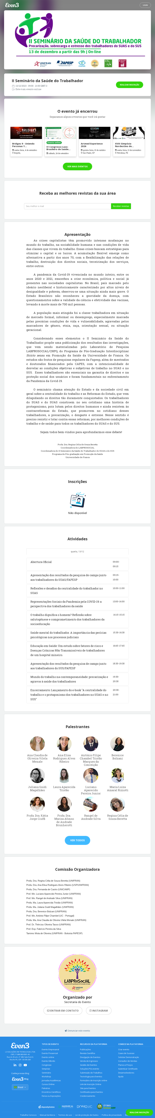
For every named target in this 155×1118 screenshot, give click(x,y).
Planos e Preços (125, 1065)
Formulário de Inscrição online (93, 1080)
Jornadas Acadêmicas (51, 1080)
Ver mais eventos (77, 166)
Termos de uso (65, 1115)
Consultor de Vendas (127, 1061)
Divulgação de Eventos (90, 1057)
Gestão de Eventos (88, 1065)
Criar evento (123, 1049)
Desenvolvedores (126, 1072)
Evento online (48, 1057)
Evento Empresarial (50, 1049)
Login (145, 5)
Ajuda (120, 1076)
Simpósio (46, 1069)
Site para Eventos (88, 1088)
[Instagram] (20, 1066)
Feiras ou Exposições (51, 1096)
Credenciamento (87, 1096)
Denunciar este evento (79, 1030)
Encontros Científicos (51, 1092)
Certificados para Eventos (91, 1092)
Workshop (46, 1076)
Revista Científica (87, 1053)
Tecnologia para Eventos (91, 1076)
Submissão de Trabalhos (91, 1072)
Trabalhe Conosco (28, 1115)
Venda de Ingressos (89, 1061)
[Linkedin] (15, 1066)
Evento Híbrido (48, 1061)
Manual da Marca (47, 1115)
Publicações (85, 1049)
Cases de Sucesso (126, 1053)
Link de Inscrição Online (90, 1084)
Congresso (46, 1065)
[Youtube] (25, 1066)
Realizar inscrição (129, 84)
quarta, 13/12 (77, 551)
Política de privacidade (112, 1115)
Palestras (46, 1088)
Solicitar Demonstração (128, 1057)
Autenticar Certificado (128, 1069)
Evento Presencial (50, 1053)
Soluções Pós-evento (89, 1069)
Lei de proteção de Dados (87, 1115)
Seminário (46, 1072)
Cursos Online (48, 1084)
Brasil (20, 1087)
